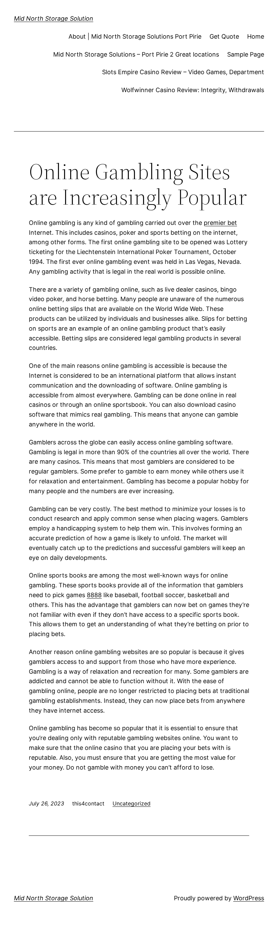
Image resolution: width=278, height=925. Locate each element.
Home (255, 36)
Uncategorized (132, 803)
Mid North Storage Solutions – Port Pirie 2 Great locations (136, 54)
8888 (94, 594)
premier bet (220, 222)
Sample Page (245, 54)
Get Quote (224, 36)
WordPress (248, 898)
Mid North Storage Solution (53, 18)
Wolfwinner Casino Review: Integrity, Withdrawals (192, 89)
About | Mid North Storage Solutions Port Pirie (134, 36)
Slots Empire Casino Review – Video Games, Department (183, 72)
